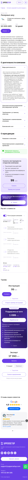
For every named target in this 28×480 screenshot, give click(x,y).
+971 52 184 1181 (6, 473)
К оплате (6, 294)
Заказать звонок (14, 459)
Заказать (14, 361)
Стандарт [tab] (9, 366)
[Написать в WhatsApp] (25, 466)
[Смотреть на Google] (4, 415)
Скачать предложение (14, 374)
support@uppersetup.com (10, 466)
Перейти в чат (14, 320)
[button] (1, 420)
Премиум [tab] (19, 366)
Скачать (14, 185)
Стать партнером (5, 477)
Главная (3, 8)
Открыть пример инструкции (14, 302)
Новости (25, 477)
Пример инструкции (14, 189)
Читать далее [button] (7, 426)
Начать (5, 31)
